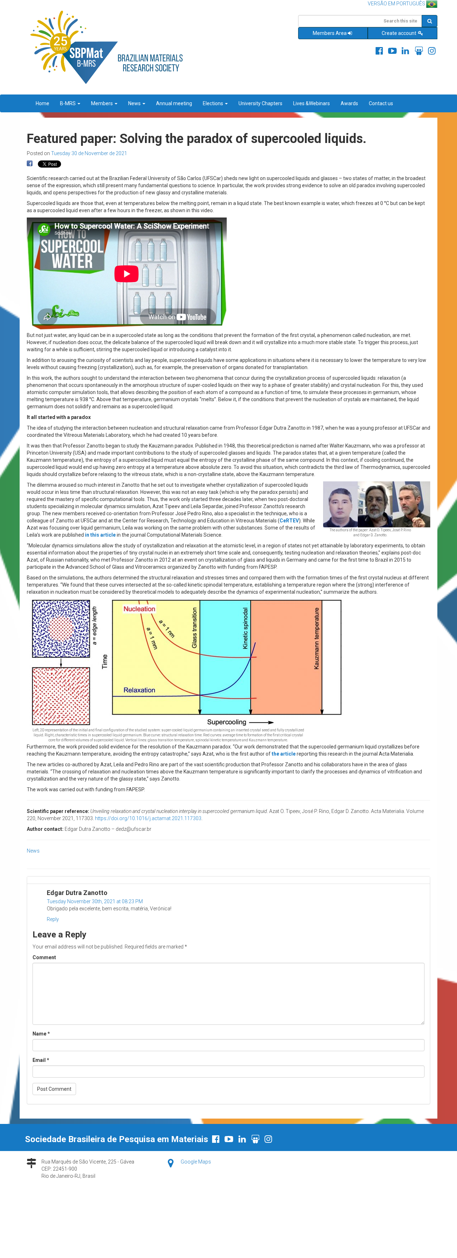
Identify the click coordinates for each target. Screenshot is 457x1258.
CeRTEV (289, 520)
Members (102, 103)
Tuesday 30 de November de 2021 (89, 153)
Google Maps (196, 1162)
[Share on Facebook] (29, 164)
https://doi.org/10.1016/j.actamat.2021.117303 (148, 818)
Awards (349, 103)
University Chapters (260, 103)
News (135, 103)
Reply (53, 919)
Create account (399, 33)
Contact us (381, 103)
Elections (213, 103)
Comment (44, 957)
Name (41, 1034)
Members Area (330, 33)
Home (42, 103)
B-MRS (68, 103)
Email (40, 1060)
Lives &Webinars (311, 103)
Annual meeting (174, 103)
